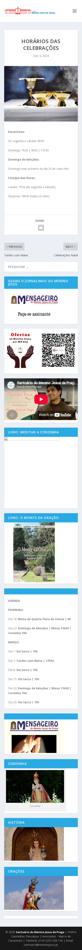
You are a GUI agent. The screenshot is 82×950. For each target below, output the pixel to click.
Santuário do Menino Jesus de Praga (40, 932)
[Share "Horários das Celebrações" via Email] (41, 228)
